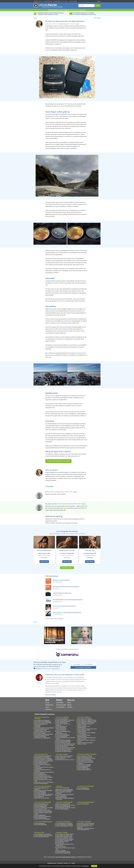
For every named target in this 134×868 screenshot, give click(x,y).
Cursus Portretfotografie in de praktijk (43, 807)
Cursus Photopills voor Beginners (42, 834)
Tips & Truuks (48, 709)
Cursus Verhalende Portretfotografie (43, 811)
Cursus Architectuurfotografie (63, 721)
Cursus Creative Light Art (83, 768)
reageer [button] (75, 491)
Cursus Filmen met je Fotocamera (85, 823)
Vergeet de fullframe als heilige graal (62, 593)
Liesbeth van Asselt (63, 23)
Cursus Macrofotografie (40, 793)
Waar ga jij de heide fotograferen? (61, 580)
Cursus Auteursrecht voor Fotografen (65, 839)
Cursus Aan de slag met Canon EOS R (65, 747)
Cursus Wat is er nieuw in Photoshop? (43, 782)
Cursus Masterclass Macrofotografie (43, 790)
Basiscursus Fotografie (40, 732)
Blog (47, 700)
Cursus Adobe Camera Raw (41, 762)
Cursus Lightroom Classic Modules (86, 722)
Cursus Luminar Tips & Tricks (63, 757)
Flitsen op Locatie (89, 550)
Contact (69, 702)
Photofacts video (49, 704)
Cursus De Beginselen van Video (85, 824)
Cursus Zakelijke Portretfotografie (42, 816)
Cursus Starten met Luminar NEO (64, 756)
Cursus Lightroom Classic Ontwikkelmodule (83, 727)
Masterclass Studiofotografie (63, 803)
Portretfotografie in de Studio (67, 550)
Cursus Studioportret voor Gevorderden (65, 805)
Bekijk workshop (44, 561)
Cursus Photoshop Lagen (40, 763)
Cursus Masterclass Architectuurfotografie (61, 728)
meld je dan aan (60, 523)
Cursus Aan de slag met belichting (42, 722)
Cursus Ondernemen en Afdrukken (64, 824)
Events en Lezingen (61, 850)
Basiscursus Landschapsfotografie (64, 790)
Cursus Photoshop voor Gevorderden (43, 761)
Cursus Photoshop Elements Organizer (44, 772)
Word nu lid (82, 10)
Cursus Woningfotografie (40, 824)
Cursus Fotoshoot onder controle (42, 810)
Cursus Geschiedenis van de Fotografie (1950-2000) (41, 736)
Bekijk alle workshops (67, 567)
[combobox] (86, 5)
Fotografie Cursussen (38, 1)
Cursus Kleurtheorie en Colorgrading (43, 759)
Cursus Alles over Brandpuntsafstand (43, 734)
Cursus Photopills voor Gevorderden (43, 835)
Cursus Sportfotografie (61, 726)
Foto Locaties (65, 1)
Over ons (71, 700)
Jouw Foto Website (73, 1)
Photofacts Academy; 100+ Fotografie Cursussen (51, 12)
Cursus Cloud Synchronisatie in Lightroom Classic (85, 743)
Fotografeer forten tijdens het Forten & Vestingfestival (66, 586)
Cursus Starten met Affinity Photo (64, 840)
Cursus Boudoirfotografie (40, 806)
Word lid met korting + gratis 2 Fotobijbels (59, 10)
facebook (66, 863)
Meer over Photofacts (50, 694)
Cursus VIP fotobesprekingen (41, 836)
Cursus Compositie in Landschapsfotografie (61, 796)
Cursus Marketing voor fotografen (64, 823)
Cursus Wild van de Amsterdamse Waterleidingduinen (42, 796)
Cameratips (37, 726)
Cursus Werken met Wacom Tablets (64, 834)
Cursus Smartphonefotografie (63, 740)
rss (69, 863)
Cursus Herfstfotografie (40, 791)
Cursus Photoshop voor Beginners (42, 756)
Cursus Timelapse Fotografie (63, 742)
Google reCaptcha (55, 668)
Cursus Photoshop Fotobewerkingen (43, 777)
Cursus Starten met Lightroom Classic (86, 720)
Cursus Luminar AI (60, 758)
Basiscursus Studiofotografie (63, 806)
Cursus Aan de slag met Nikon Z (64, 751)
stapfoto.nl (66, 472)
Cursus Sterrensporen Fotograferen (64, 794)
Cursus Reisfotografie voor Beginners (65, 720)
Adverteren (69, 707)
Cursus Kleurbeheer (61, 730)
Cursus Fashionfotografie (62, 809)
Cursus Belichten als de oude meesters (65, 807)
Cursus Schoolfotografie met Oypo (64, 825)
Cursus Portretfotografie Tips (41, 803)
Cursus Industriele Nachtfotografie (64, 749)
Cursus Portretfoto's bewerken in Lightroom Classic (85, 724)
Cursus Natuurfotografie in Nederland (43, 794)
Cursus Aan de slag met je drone (64, 837)
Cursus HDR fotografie (61, 734)
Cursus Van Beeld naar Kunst (84, 757)
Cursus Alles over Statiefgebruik (42, 737)
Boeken (47, 707)
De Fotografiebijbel (60, 707)
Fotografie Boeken (57, 1)
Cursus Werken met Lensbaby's (85, 761)
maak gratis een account (71, 523)
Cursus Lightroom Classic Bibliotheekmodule (83, 736)
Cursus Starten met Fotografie (41, 720)
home (36, 17)
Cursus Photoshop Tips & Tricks (42, 776)
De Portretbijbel (59, 702)
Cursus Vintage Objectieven (84, 769)
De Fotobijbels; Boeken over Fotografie (83, 12)
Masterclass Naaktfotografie (44, 550)
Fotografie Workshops (47, 1)
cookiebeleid (85, 866)
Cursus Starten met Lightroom (84, 718)
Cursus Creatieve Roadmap (84, 759)
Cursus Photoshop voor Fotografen (43, 758)
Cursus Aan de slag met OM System (65, 745)
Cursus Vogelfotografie (83, 788)
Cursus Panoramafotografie (63, 735)
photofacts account (51, 863)
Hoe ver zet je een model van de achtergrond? (64, 606)
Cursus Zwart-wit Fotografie (84, 764)
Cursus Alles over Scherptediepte (42, 721)
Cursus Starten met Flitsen (41, 805)
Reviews (98, 17)
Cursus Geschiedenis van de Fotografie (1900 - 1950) (41, 730)
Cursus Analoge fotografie (83, 766)
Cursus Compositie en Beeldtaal (42, 731)
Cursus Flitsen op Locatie (40, 809)
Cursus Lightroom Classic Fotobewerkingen (83, 731)
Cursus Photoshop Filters (40, 774)
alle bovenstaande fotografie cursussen (65, 857)
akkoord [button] (94, 866)
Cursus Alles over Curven (40, 778)
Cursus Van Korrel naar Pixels (63, 741)
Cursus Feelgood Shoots (40, 817)
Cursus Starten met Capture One (64, 835)
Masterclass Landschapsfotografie (64, 789)
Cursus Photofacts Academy (63, 851)
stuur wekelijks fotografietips (83, 667)
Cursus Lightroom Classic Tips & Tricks (87, 728)
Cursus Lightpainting (82, 767)
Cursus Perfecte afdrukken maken (64, 836)
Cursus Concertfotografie (62, 718)
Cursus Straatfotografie (61, 722)
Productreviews (60, 842)
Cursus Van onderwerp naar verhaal (86, 758)
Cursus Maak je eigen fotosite (63, 853)
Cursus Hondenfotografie (83, 789)
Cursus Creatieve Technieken (84, 756)
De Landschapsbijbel (61, 704)
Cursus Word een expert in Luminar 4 (65, 759)
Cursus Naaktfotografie (40, 815)
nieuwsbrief (59, 863)
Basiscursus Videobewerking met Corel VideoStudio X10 (85, 829)
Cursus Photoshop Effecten (41, 783)
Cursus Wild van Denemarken (41, 798)
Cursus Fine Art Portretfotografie (42, 819)
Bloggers (69, 704)
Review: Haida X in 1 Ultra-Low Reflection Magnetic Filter (67, 612)
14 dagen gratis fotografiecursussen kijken (58, 461)
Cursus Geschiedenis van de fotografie (44, 727)
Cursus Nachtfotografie (61, 736)
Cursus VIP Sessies (61, 846)
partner (73, 863)
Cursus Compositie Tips (62, 746)
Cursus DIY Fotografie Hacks (63, 750)
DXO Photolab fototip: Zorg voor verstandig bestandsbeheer (67, 599)
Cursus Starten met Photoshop (42, 757)
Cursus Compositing (39, 773)
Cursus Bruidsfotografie (83, 803)
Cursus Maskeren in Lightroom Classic (87, 721)
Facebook (38, 668)
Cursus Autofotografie (39, 823)
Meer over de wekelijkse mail (41, 666)
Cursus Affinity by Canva (62, 841)
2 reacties (77, 23)
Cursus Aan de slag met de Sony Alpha (65, 744)
